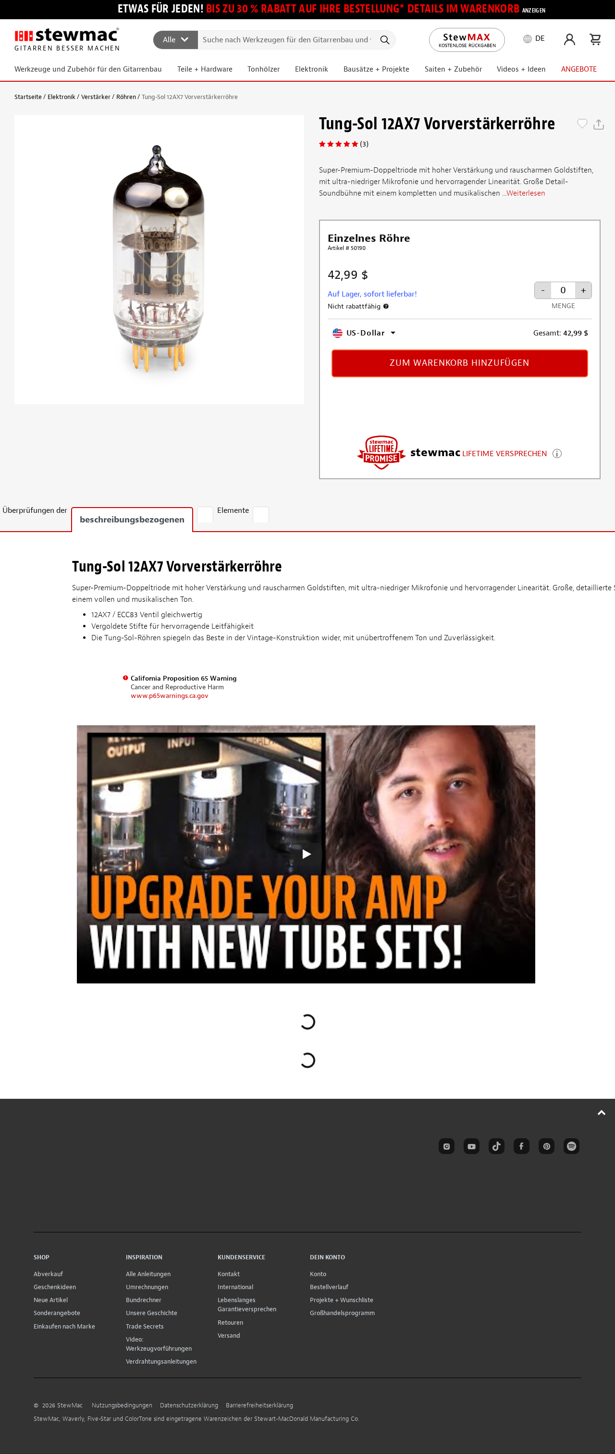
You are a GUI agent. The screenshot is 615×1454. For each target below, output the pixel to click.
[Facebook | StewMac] (519, 1147)
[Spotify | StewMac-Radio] (569, 1147)
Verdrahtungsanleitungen (161, 1361)
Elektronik (61, 97)
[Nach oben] (602, 1112)
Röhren (126, 97)
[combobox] (274, 39)
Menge (563, 306)
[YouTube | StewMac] (470, 1147)
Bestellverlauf (329, 1287)
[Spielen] (306, 854)
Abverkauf (48, 1274)
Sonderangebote (57, 1313)
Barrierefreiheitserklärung (259, 1405)
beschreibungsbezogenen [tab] (132, 519)
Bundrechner (143, 1300)
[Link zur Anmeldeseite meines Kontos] (569, 39)
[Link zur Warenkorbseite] (595, 39)
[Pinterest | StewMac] (544, 1147)
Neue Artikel (51, 1300)
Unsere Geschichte (151, 1313)
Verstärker (96, 97)
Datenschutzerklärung (189, 1405)
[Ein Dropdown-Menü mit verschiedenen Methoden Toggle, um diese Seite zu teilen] (598, 124)
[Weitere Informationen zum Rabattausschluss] (385, 306)
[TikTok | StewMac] (494, 1147)
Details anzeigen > (557, 452)
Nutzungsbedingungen (122, 1405)
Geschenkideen (55, 1287)
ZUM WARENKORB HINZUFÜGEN (459, 363)
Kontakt (229, 1274)
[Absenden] (384, 40)
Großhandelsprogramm (342, 1313)
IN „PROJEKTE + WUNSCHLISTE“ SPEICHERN (582, 124)
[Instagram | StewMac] (445, 1147)
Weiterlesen (525, 193)
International (235, 1287)
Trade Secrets (145, 1326)
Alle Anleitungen (148, 1274)
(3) (364, 144)
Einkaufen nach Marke (64, 1326)
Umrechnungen (147, 1287)
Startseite (28, 97)
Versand (229, 1335)
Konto (318, 1274)
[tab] (205, 514)
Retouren (230, 1322)
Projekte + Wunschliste (341, 1300)
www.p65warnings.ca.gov (170, 696)
